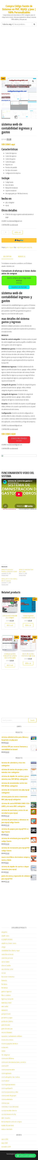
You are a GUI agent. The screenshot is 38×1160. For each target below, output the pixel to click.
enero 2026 (4, 1139)
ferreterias (4, 988)
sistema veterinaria (6, 1099)
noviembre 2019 (6, 1146)
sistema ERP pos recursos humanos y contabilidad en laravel (9, 570)
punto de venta (5, 1025)
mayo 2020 (4, 1143)
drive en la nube (6, 965)
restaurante (4, 1047)
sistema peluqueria (7, 1088)
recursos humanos (6, 1032)
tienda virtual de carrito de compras (11, 1121)
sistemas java (5, 1103)
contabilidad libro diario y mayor (10, 950)
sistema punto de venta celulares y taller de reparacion (9, 580)
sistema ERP (5, 1066)
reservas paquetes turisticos (9, 1043)
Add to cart (18, 232)
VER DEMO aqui (8, 144)
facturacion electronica (7, 976)
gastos (24, 247)
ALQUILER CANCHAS (6, 939)
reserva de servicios (7, 1040)
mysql (28, 247)
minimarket (4, 1010)
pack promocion (6, 1014)
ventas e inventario (6, 1129)
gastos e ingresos (10, 247)
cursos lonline (5, 962)
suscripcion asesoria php (8, 1114)
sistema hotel (5, 1081)
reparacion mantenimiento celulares (11, 1036)
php (31, 247)
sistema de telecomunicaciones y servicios (13, 1062)
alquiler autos (5, 935)
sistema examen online (8, 1069)
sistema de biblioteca (7, 1058)
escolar (3, 973)
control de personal (7, 958)
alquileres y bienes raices (8, 943)
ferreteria (4, 984)
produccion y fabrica (7, 1021)
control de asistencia (7, 954)
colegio (3, 947)
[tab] (8, 256)
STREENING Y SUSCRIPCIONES (10, 1107)
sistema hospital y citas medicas (10, 1077)
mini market (4, 1006)
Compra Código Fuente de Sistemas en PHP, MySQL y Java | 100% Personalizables (19, 9)
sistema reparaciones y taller (9, 1092)
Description (7, 256)
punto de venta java (7, 1028)
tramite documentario (7, 1125)
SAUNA (3, 1051)
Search (32, 720)
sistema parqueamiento (8, 1084)
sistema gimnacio (6, 1073)
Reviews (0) (21, 256)
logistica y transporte (7, 999)
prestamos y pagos (6, 1017)
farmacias (4, 980)
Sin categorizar (5, 1055)
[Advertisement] (19, 50)
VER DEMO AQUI (8, 433)
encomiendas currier (7, 969)
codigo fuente (19, 247)
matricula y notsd (6, 1002)
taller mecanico (5, 1118)
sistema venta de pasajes (8, 1095)
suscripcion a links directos (9, 1110)
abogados (4, 932)
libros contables (6, 995)
